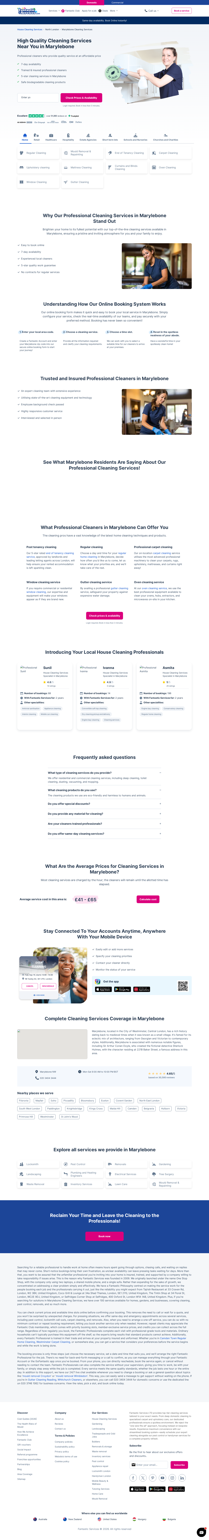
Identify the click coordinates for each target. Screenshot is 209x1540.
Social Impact (24, 1449)
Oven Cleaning (167, 167)
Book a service (181, 10)
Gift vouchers (24, 1444)
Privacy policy (62, 1451)
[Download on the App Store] (103, 989)
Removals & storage (102, 1446)
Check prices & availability (104, 615)
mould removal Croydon (37, 1375)
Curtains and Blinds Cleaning (126, 167)
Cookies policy (62, 1461)
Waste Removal (35, 1184)
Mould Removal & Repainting (81, 153)
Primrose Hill (26, 1116)
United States (110, 1519)
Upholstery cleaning (38, 167)
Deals (105, 10)
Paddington (53, 1108)
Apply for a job (89, 10)
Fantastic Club (72, 10)
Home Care (97, 1493)
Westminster (47, 1116)
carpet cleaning (162, 553)
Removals (120, 1164)
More (112, 10)
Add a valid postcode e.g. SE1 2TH (35, 113)
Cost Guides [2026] (27, 1419)
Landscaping (33, 1174)
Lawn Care (121, 1184)
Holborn (165, 1108)
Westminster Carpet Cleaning (53, 1341)
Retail (37, 139)
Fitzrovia (23, 1100)
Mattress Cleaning (81, 167)
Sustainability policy (65, 1446)
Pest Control (78, 1164)
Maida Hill (115, 1108)
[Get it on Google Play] (122, 989)
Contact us (60, 1428)
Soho (53, 1100)
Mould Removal (99, 1498)
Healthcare (51, 139)
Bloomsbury (87, 1100)
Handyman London (101, 1476)
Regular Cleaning (36, 152)
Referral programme (27, 1454)
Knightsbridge (74, 1108)
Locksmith (32, 1164)
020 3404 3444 (48, 1078)
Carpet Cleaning (168, 152)
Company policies (64, 1441)
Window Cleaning (36, 182)
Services (53, 10)
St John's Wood (69, 1116)
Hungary (142, 1519)
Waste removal (99, 1451)
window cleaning (36, 591)
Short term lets (110, 139)
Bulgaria (172, 1519)
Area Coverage (24, 1474)
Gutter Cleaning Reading (42, 1379)
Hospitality (68, 139)
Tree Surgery (166, 1174)
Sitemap (21, 1479)
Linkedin (182, 1478)
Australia (43, 1519)
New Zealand (75, 1519)
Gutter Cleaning (80, 182)
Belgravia (149, 1108)
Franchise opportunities (29, 1459)
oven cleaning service (154, 588)
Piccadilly (68, 1100)
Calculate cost (148, 899)
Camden (132, 1108)
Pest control (98, 1461)
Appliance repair (100, 1466)
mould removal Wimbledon (71, 1375)
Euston (105, 1100)
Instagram (172, 1478)
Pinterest (152, 1478)
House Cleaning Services (29, 29)
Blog (19, 1469)
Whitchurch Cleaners (70, 1379)
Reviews (59, 1423)
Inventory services (101, 1456)
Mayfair (39, 1100)
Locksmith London (101, 1471)
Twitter (143, 1478)
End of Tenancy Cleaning (129, 152)
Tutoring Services (100, 1489)
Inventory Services (81, 1184)
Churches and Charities (165, 139)
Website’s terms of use (66, 1456)
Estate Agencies (88, 139)
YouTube (162, 1478)
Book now (104, 1236)
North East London (149, 1100)
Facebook (133, 1478)
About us (59, 1419)
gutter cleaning (119, 588)
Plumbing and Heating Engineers (83, 1174)
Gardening (165, 1164)
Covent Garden (124, 1100)
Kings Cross (96, 1108)
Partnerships (23, 1464)
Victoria (181, 1108)
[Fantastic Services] (28, 10)
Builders (96, 1441)
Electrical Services (125, 1174)
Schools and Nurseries (135, 139)
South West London (29, 1108)
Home (25, 139)
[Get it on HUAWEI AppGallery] (141, 989)
